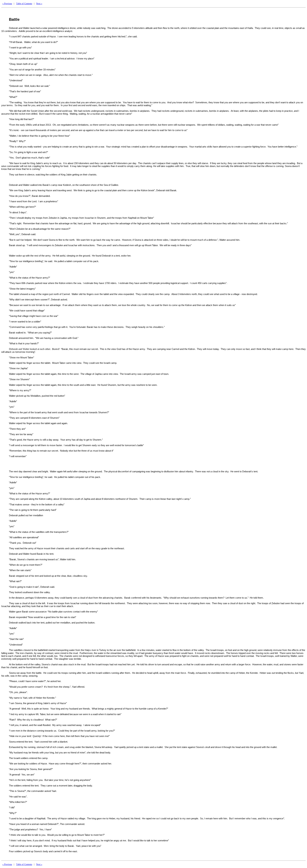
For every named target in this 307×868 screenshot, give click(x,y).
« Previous (7, 3)
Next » (39, 3)
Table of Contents (24, 3)
